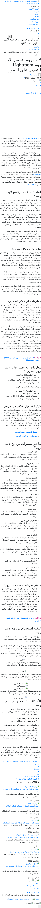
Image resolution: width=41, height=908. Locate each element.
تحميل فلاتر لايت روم (20, 761)
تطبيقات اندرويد (33, 49)
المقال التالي (22, 779)
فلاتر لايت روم (7, 761)
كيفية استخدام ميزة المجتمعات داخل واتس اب (23, 837)
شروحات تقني (34, 22)
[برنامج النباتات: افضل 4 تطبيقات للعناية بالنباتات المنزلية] (33, 803)
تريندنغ (37, 14)
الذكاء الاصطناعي (30, 184)
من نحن (36, 883)
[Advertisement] (20, 115)
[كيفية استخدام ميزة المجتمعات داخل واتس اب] (27, 835)
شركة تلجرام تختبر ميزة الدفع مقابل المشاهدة (21, 1)
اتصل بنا (36, 888)
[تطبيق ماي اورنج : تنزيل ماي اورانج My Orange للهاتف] (32, 863)
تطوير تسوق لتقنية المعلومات (23, 899)
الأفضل (36, 17)
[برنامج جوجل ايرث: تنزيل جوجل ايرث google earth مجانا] (32, 786)
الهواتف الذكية (34, 19)
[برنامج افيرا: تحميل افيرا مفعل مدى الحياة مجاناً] (34, 849)
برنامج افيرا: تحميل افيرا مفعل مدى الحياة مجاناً (22, 852)
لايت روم (36, 764)
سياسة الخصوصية (33, 886)
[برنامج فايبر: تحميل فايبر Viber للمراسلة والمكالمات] (34, 820)
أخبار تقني (35, 11)
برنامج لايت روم (33, 761)
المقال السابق (32, 779)
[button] (38, 33)
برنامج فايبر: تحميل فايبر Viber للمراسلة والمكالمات (21, 823)
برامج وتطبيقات (33, 24)
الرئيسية (36, 47)
